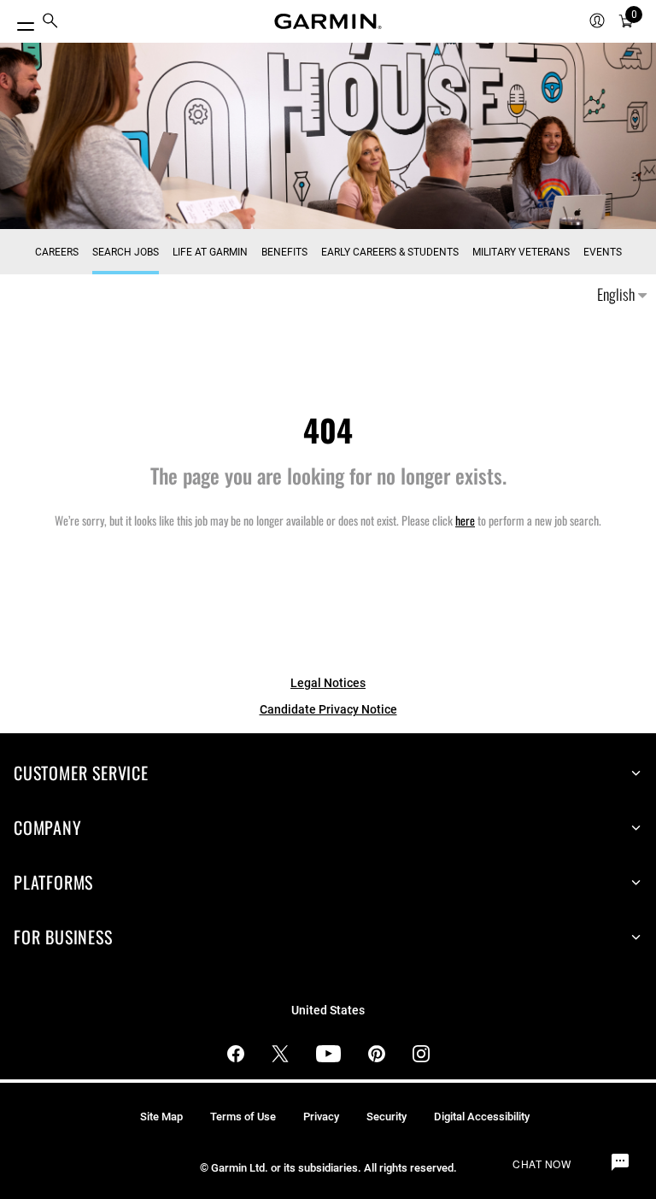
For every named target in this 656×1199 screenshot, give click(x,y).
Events (602, 252)
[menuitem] (50, 22)
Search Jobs (125, 252)
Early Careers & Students (390, 252)
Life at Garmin (210, 252)
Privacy (321, 1116)
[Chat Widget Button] (620, 1163)
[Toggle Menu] (19, 22)
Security (386, 1116)
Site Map (161, 1116)
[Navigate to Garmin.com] (328, 21)
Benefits (284, 252)
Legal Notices (328, 683)
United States (328, 1010)
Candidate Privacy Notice (328, 709)
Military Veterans (521, 252)
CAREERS (57, 252)
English (617, 294)
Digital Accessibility (482, 1116)
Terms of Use (243, 1116)
